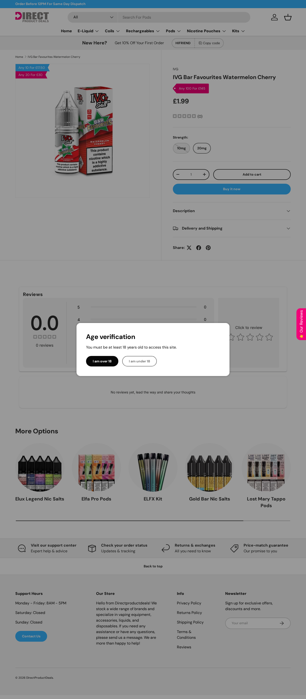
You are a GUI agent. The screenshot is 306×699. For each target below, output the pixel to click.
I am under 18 (139, 361)
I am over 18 (102, 361)
